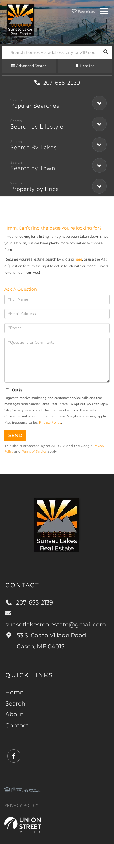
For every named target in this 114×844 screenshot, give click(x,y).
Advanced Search (31, 66)
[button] (105, 52)
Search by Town (32, 168)
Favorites (86, 11)
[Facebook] (14, 756)
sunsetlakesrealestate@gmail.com (55, 624)
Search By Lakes (33, 147)
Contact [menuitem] (17, 725)
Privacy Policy (50, 422)
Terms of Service (34, 451)
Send (15, 435)
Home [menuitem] (14, 692)
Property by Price (34, 189)
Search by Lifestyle (36, 127)
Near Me (87, 66)
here (78, 259)
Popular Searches (34, 106)
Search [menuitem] (15, 703)
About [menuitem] (14, 714)
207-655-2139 (61, 83)
